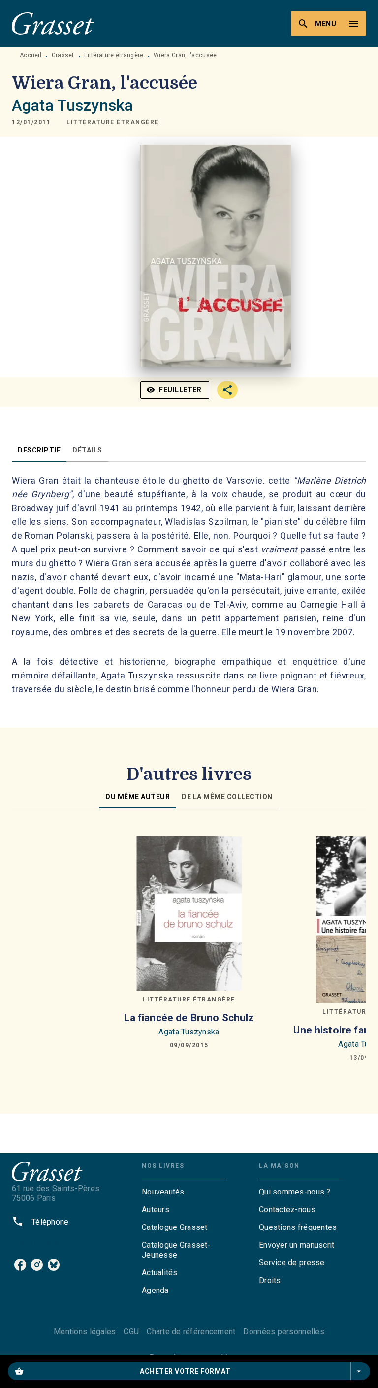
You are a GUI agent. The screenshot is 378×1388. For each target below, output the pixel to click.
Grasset (63, 55)
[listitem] (20, 1265)
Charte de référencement (191, 1331)
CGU (131, 1331)
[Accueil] (53, 23)
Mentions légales (85, 1331)
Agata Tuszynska (72, 105)
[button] (113, 122)
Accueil (30, 55)
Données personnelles (283, 1331)
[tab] (39, 450)
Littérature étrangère (113, 55)
